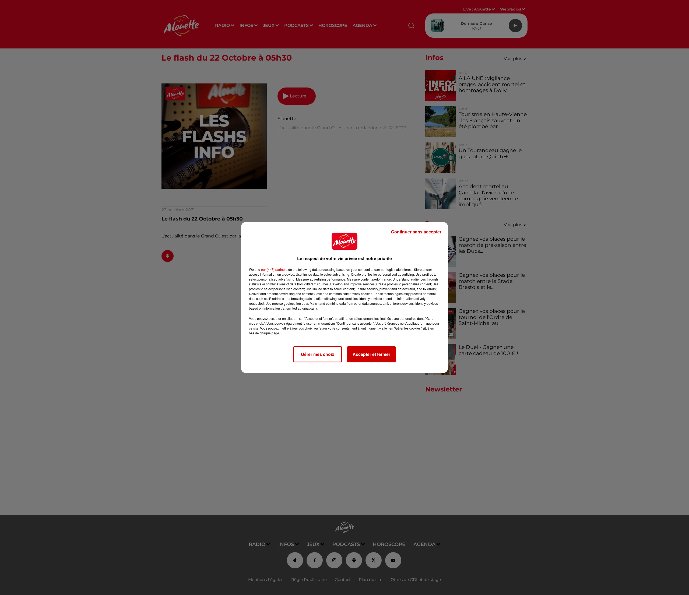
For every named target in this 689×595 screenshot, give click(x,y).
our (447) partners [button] (274, 269)
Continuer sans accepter (416, 232)
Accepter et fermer (371, 354)
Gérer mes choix (317, 354)
